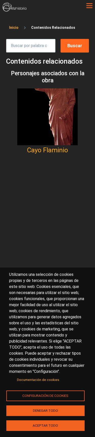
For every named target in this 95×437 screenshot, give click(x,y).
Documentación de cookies (38, 380)
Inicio (13, 28)
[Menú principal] (89, 5)
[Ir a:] (47, 116)
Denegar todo (45, 410)
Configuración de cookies (45, 396)
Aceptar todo (45, 425)
